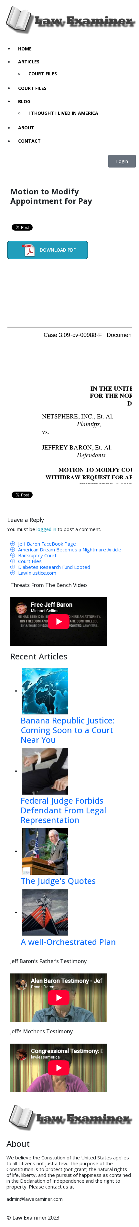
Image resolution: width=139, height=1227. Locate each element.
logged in (46, 529)
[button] (122, 161)
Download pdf (58, 250)
